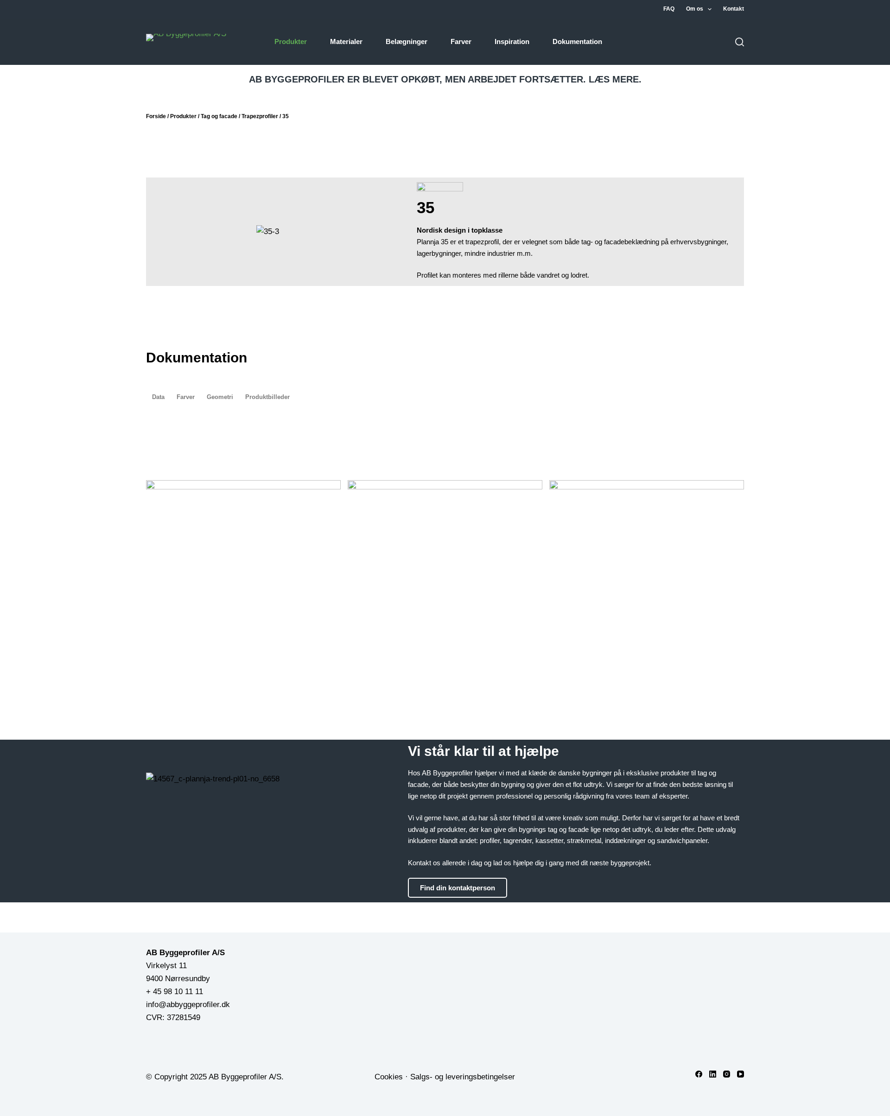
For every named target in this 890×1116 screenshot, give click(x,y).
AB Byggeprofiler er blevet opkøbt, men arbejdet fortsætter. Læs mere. (445, 79)
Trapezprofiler (260, 116)
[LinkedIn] (712, 1074)
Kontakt (733, 9)
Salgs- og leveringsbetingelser (462, 1076)
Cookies (389, 1076)
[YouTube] (740, 1074)
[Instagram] (726, 1074)
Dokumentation (577, 41)
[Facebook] (698, 1074)
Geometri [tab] (220, 396)
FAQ (668, 9)
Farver (461, 41)
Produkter (290, 41)
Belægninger (406, 41)
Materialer (346, 41)
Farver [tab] (186, 396)
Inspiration (512, 41)
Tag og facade (219, 116)
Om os (694, 9)
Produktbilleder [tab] (267, 396)
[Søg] (739, 42)
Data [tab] (158, 396)
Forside (156, 116)
